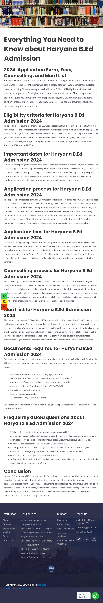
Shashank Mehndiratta (19, 588)
